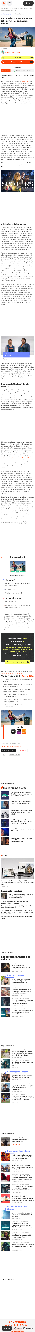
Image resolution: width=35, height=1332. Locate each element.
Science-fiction (19, 14)
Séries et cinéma (14, 754)
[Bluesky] (26, 1325)
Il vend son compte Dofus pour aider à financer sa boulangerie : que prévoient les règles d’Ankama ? (22, 1053)
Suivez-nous (5, 71)
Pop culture (7, 14)
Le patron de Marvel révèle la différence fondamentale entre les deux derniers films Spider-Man (22, 1177)
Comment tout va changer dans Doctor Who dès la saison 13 (21, 802)
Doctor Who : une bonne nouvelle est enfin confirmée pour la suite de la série (16, 691)
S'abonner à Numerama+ (15, 662)
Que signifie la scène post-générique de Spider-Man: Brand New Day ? (17, 906)
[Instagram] (15, 1325)
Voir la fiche (16, 1144)
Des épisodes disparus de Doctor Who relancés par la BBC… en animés (21, 812)
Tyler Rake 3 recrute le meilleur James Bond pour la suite (22, 1076)
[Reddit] (20, 1325)
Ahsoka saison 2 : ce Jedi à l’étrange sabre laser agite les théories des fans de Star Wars (22, 1225)
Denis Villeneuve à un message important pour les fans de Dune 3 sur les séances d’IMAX (22, 1156)
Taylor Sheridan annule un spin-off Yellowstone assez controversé (22, 1087)
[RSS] (23, 1325)
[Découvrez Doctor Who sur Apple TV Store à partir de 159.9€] (13, 733)
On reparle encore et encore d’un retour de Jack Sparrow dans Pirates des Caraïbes (22, 1235)
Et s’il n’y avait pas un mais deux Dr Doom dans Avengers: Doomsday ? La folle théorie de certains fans (23, 1188)
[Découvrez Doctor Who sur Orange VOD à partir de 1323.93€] (24, 733)
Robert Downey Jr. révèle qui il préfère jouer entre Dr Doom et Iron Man (22, 1214)
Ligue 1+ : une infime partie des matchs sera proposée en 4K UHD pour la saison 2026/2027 (23, 1097)
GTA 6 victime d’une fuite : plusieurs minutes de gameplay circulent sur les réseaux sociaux (21, 895)
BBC (4, 754)
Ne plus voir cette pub (8, 784)
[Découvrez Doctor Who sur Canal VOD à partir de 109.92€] (19, 733)
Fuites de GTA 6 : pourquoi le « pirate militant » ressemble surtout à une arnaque (21, 991)
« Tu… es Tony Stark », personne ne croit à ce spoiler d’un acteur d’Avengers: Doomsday (22, 1001)
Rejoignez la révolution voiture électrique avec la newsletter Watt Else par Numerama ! (22, 794)
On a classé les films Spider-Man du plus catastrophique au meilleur (14, 902)
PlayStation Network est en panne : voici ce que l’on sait (16, 917)
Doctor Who (28, 676)
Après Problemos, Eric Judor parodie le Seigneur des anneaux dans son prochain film (22, 980)
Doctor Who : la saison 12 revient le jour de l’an (22, 829)
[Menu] (9, 3)
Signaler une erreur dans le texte (11, 746)
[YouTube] (6, 1325)
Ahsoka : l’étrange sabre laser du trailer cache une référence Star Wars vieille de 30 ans (22, 1012)
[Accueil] (3, 3)
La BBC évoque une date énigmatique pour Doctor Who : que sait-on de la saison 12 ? (21, 821)
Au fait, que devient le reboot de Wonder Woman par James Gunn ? (22, 1063)
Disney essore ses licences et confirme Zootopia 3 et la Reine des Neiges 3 (22, 1167)
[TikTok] (9, 1325)
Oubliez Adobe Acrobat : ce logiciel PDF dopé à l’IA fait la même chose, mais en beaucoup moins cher (17, 882)
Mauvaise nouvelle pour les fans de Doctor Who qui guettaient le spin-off (18, 686)
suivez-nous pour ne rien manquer (11, 673)
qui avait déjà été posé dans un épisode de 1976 (16, 457)
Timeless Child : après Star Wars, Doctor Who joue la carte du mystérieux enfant (21, 839)
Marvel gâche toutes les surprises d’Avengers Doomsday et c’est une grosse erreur (23, 1246)
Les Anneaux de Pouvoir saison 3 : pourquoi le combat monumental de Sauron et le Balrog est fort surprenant (17, 912)
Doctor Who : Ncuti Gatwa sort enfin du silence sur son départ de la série (18, 701)
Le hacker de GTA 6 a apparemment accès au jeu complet (21, 967)
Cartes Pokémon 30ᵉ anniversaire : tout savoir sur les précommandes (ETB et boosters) (23, 1198)
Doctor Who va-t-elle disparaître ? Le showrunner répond (14, 706)
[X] (12, 1325)
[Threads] (29, 1325)
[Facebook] (17, 1325)
